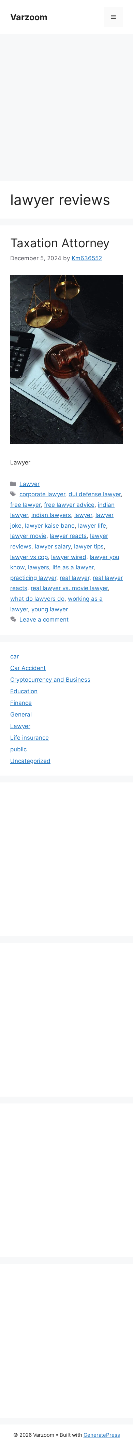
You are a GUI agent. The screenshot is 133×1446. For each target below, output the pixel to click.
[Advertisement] (66, 104)
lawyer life (92, 525)
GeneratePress (102, 1435)
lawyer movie (28, 535)
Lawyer (29, 484)
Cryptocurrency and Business (50, 679)
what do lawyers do (37, 598)
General (21, 714)
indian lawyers (51, 515)
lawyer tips (89, 546)
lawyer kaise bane (50, 525)
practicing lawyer (33, 577)
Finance (21, 702)
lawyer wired (68, 557)
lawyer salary (53, 546)
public (18, 749)
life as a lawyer (73, 567)
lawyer (83, 515)
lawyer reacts (68, 535)
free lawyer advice (69, 504)
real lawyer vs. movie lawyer (69, 588)
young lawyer (49, 609)
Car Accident (28, 668)
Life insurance (29, 737)
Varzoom (28, 17)
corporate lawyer (42, 494)
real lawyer (74, 577)
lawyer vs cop (29, 557)
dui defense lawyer (95, 494)
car (14, 656)
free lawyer (25, 504)
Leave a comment (44, 619)
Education (24, 691)
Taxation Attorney (59, 243)
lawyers (38, 567)
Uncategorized (30, 760)
